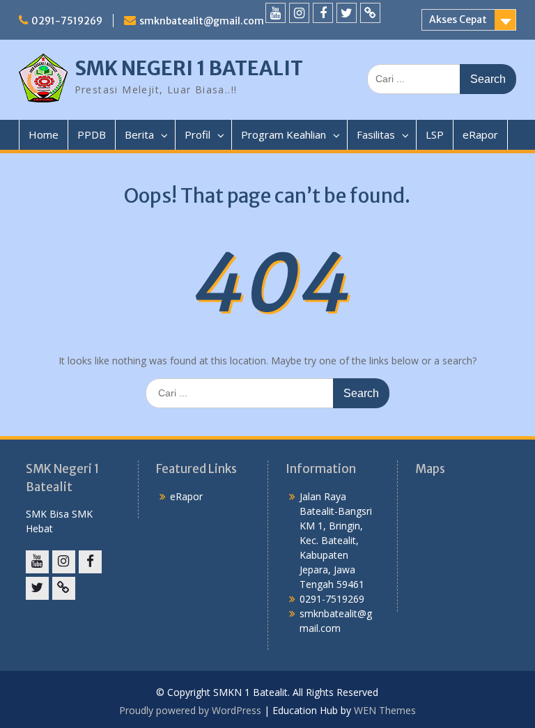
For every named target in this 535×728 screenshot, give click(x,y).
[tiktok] (370, 13)
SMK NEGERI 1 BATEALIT (189, 68)
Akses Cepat (458, 19)
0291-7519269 (66, 21)
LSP (435, 134)
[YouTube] (275, 13)
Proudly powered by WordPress (190, 710)
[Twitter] (346, 13)
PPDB (91, 134)
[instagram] (299, 13)
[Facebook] (323, 13)
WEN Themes (385, 710)
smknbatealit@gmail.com (201, 21)
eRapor (480, 134)
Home (44, 134)
